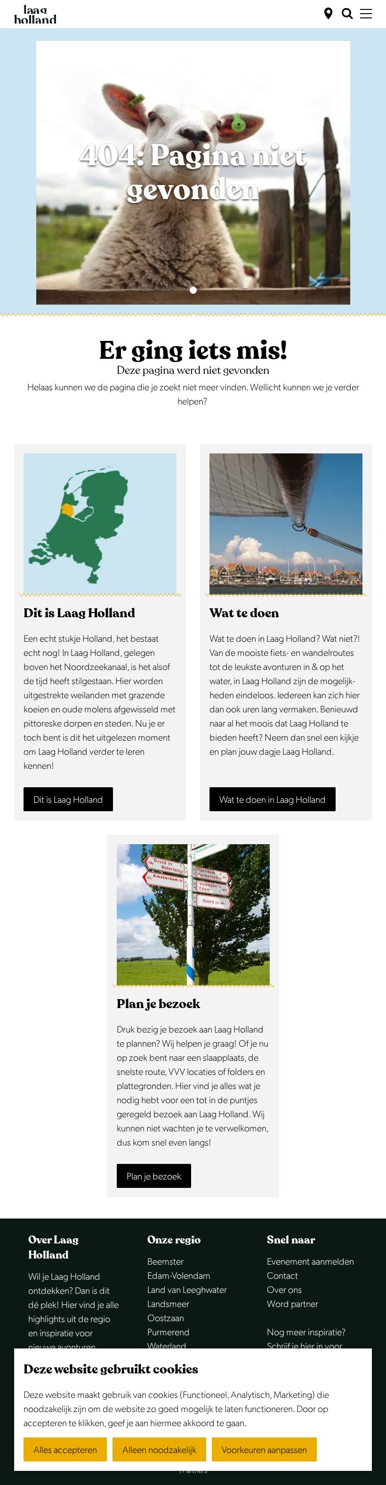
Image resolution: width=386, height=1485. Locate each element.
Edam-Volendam (178, 1276)
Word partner (292, 1304)
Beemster (165, 1261)
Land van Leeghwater (187, 1290)
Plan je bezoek (154, 1176)
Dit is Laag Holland (68, 800)
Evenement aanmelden (310, 1261)
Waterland (166, 1346)
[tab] (193, 290)
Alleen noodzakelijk (159, 1450)
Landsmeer (168, 1304)
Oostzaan (165, 1318)
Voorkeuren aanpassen (264, 1450)
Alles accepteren (65, 1450)
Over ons (284, 1290)
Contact (282, 1276)
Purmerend (168, 1332)
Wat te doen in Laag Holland (272, 800)
